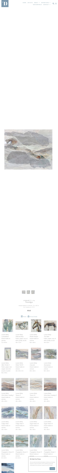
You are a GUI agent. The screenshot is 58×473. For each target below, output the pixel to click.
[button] (37, 3)
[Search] (53, 3)
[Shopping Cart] (56, 3)
